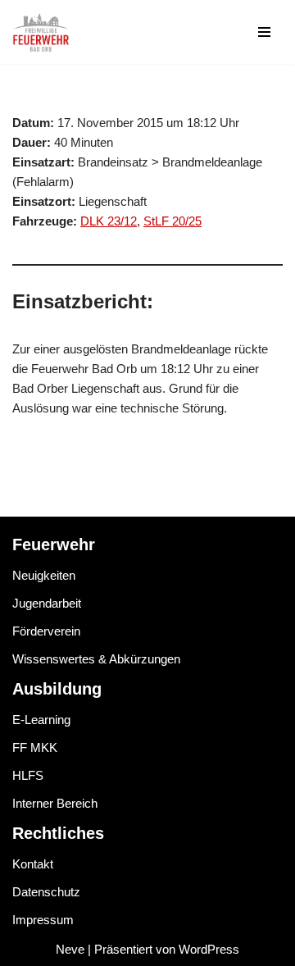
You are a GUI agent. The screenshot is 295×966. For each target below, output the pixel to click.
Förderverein (46, 631)
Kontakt (32, 864)
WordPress (209, 949)
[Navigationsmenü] (264, 32)
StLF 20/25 (172, 221)
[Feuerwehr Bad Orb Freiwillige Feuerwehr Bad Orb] (41, 31)
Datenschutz (46, 892)
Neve (70, 949)
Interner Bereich (55, 803)
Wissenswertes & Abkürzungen (96, 659)
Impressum (43, 920)
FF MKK (34, 747)
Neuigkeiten (43, 575)
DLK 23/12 (108, 221)
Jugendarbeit (46, 603)
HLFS (27, 775)
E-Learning (41, 720)
